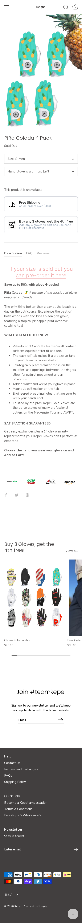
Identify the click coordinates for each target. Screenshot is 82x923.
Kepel (41, 6)
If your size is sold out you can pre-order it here (41, 272)
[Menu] (6, 7)
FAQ (29, 253)
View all (71, 551)
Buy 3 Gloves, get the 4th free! (29, 547)
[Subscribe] (60, 720)
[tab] (15, 253)
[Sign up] (76, 849)
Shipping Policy (15, 782)
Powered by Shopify (35, 906)
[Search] (65, 7)
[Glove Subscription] (34, 598)
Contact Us (12, 763)
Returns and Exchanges (21, 769)
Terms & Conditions (18, 809)
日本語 (8, 895)
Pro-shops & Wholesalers (22, 815)
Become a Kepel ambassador (25, 803)
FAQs (8, 775)
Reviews (43, 253)
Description (13, 253)
